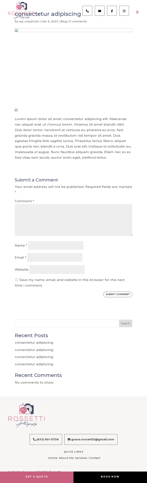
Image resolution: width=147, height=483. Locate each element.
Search (125, 323)
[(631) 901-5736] (87, 11)
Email (20, 257)
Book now (110, 476)
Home (52, 458)
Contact (94, 458)
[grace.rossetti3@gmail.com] (100, 11)
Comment (24, 201)
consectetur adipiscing (34, 342)
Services (81, 458)
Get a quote (36, 476)
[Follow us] (112, 11)
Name (21, 245)
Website (22, 269)
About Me (66, 458)
